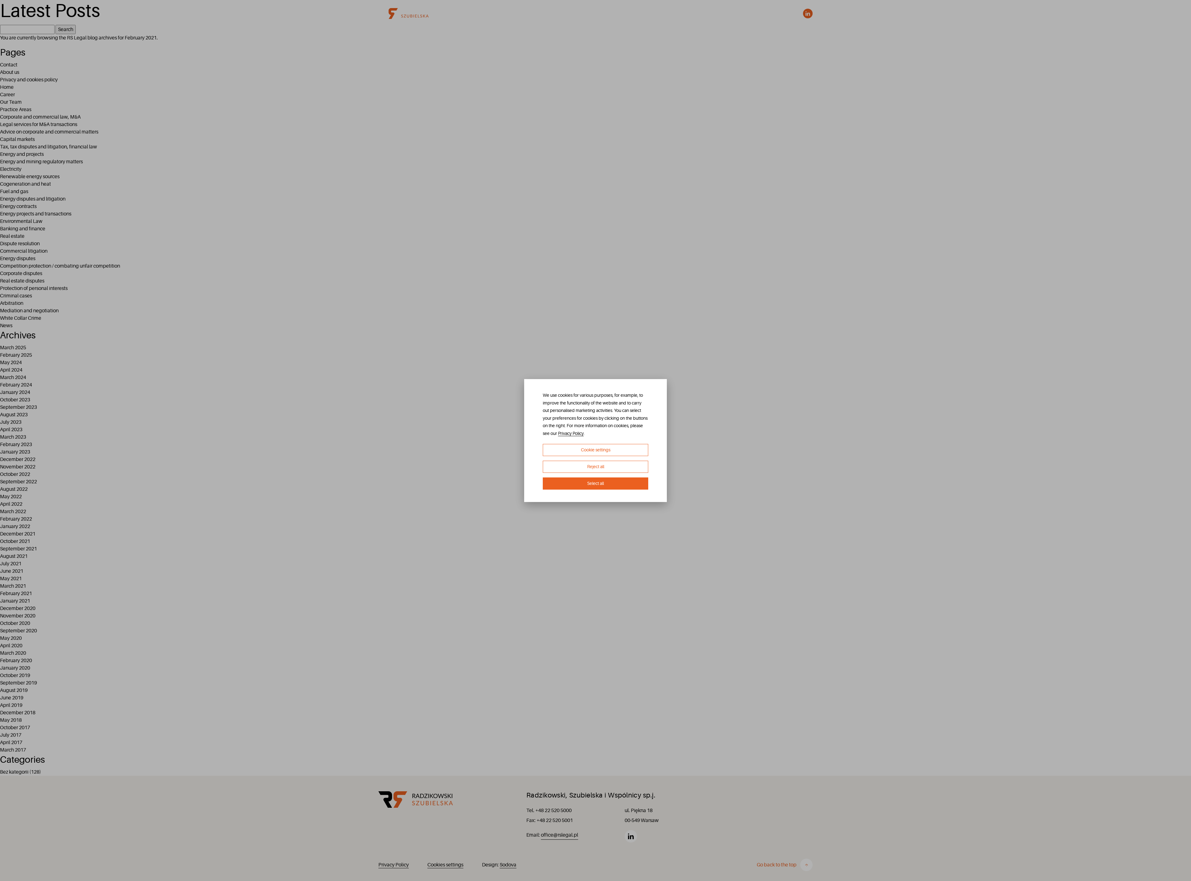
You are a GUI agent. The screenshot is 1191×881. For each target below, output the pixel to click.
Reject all (595, 466)
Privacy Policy (571, 433)
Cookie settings (595, 450)
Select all (595, 483)
